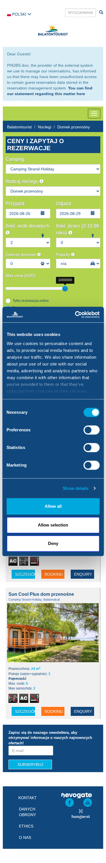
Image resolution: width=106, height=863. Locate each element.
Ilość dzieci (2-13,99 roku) (77, 229)
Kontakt (27, 797)
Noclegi (44, 127)
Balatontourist (19, 127)
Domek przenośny (73, 127)
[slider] (65, 288)
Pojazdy (63, 254)
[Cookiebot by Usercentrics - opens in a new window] (75, 314)
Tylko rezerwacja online (31, 301)
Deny (53, 543)
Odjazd (63, 203)
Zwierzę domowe (21, 254)
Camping (15, 159)
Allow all (53, 506)
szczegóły (25, 574)
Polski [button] (19, 14)
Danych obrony (27, 812)
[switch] (91, 429)
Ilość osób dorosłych (27, 226)
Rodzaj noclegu (23, 181)
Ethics (26, 826)
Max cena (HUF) (20, 275)
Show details (75, 488)
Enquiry (83, 574)
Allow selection (53, 525)
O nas (25, 837)
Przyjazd (15, 203)
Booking (54, 574)
